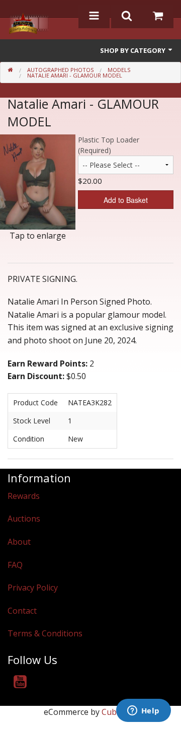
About (19, 541)
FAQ (15, 564)
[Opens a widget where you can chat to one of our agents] (143, 711)
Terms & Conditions (45, 633)
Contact (22, 610)
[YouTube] (20, 683)
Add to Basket (126, 200)
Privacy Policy (33, 587)
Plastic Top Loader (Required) (108, 145)
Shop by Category (133, 50)
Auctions (24, 518)
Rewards (24, 495)
